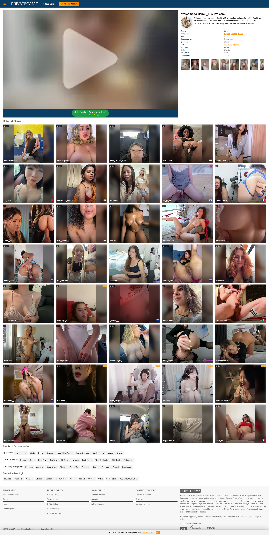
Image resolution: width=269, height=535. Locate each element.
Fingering (29, 467)
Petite (40, 452)
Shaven (236, 44)
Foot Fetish (86, 460)
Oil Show (64, 460)
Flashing (85, 467)
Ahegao (63, 467)
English (227, 33)
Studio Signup (97, 499)
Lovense (75, 460)
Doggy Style (51, 467)
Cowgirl (116, 467)
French (240, 33)
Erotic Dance (108, 452)
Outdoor (96, 452)
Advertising (140, 499)
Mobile (72, 478)
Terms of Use (52, 499)
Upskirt (95, 467)
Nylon (100, 478)
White (32, 452)
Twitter (5, 499)
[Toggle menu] (4, 4)
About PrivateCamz (11, 494)
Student (39, 478)
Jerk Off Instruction (86, 478)
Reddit (5, 504)
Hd (17, 452)
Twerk (32, 460)
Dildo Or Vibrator (101, 460)
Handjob (7, 478)
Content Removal (143, 504)
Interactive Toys (82, 452)
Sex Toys (53, 460)
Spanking (105, 467)
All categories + (128, 478)
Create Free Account (69, 3)
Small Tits (228, 44)
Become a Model (98, 494)
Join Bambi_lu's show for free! (90, 113)
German (234, 33)
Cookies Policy (53, 508)
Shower (120, 452)
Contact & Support (143, 494)
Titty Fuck (116, 460)
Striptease (128, 460)
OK (157, 532)
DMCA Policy (52, 504)
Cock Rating (111, 478)
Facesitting (126, 467)
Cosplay (39, 467)
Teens (24, 452)
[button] (262, 64)
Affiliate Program (98, 504)
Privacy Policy (53, 494)
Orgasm (49, 478)
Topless (23, 460)
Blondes (50, 452)
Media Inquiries (9, 508)
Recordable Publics (64, 452)
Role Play (42, 460)
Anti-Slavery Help (54, 513)
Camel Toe (74, 467)
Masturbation (61, 478)
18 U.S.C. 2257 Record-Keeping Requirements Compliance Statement (31, 529)
